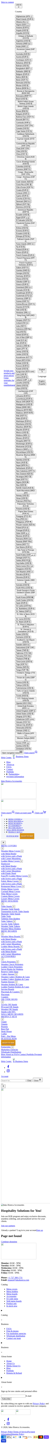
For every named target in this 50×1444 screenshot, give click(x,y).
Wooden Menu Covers (11, 851)
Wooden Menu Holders (11, 929)
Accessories (11, 1296)
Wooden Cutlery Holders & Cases (15, 977)
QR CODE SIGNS (14, 828)
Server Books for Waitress (12, 969)
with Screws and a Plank (11, 856)
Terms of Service (20, 1432)
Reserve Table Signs (9, 972)
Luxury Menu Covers (10, 899)
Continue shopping (9, 1241)
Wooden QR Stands (9, 1009)
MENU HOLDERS (15, 821)
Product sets (11, 1303)
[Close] (3, 843)
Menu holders (12, 1291)
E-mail (28, 1396)
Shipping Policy (17, 1434)
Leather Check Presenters (12, 967)
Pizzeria (4, 1026)
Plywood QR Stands (9, 1007)
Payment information (15, 776)
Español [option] (42, 384)
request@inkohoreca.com (18, 1280)
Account (4, 1076)
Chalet (4, 1022)
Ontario (4, 1024)
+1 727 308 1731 (15, 1277)
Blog (8, 762)
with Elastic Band (8, 873)
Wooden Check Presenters (12, 964)
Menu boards (11, 1294)
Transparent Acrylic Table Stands (15, 911)
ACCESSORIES (14, 826)
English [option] (42, 381)
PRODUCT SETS (14, 832)
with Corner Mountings (11, 858)
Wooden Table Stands (10, 909)
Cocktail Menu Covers (10, 891)
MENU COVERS (14, 819)
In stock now (11, 1306)
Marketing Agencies (9, 1049)
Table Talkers (7, 921)
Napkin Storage (8, 982)
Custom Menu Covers (10, 896)
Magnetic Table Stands (10, 914)
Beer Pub (5, 1029)
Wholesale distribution (15, 1336)
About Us (10, 1363)
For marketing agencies (16, 1333)
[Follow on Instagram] (8, 1072)
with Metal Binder (8, 854)
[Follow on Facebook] (8, 1068)
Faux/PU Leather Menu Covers (14, 876)
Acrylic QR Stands (9, 1004)
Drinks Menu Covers (10, 889)
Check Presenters (8, 962)
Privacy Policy (39, 1403)
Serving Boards (7, 989)
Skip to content (7, 2)
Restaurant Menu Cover (11, 886)
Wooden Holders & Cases (12, 984)
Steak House (6, 1031)
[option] (24, 16)
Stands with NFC (8, 1012)
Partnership (13, 774)
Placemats (5, 994)
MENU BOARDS (14, 823)
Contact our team (13, 1338)
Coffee (4, 1034)
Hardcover (5, 864)
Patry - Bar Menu (8, 1036)
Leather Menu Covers (10, 861)
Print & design (12, 1331)
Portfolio (10, 772)
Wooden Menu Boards (11, 936)
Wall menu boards (14, 1301)
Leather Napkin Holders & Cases (15, 987)
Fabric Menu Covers (10, 881)
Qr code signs (12, 1299)
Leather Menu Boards (10, 946)
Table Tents (6, 916)
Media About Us (13, 1366)
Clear (29, 1081)
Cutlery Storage (8, 974)
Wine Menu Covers (9, 894)
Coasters (4, 997)
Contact (9, 769)
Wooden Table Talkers (10, 926)
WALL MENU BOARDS (15, 830)
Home (9, 1361)
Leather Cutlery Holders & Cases (15, 979)
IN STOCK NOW (19, 836)
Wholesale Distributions (11, 1052)
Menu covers (11, 1289)
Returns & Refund (14, 1373)
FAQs (8, 767)
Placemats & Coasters (10, 992)
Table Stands (6, 906)
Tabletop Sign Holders (10, 919)
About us (10, 764)
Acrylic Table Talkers (10, 924)
